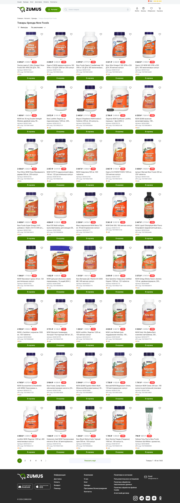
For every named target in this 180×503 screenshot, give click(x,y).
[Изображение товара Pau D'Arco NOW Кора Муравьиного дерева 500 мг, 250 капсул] (31, 151)
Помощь (57, 488)
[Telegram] (141, 498)
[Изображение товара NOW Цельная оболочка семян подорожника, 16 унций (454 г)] (60, 258)
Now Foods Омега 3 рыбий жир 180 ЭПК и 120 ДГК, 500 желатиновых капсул (89, 66)
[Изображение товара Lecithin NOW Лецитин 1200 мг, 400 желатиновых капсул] (31, 419)
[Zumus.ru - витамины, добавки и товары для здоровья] (29, 9)
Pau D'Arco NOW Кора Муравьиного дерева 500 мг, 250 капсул (31, 173)
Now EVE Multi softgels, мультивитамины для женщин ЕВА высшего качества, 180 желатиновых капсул (60, 226)
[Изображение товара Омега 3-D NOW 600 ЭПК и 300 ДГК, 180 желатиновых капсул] (149, 45)
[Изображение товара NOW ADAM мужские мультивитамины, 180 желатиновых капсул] (149, 98)
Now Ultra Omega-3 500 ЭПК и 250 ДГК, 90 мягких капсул (119, 66)
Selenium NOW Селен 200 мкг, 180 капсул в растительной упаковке (148, 387)
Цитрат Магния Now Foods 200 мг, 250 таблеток (148, 173)
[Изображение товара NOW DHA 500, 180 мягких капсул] (119, 205)
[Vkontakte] (148, 498)
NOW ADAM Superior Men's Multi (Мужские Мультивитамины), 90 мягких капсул (88, 387)
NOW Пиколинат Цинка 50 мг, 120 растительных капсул (30, 280)
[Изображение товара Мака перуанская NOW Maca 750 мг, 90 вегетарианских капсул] (90, 205)
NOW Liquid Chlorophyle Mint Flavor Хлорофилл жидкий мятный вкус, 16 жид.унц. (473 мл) (148, 226)
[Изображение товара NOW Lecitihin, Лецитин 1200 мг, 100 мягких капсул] (90, 312)
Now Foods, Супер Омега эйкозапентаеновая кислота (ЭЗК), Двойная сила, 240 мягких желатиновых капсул (60, 387)
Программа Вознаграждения (95, 488)
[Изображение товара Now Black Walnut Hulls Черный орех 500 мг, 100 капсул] (90, 419)
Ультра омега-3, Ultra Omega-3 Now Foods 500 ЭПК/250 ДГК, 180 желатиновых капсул (30, 66)
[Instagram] (135, 498)
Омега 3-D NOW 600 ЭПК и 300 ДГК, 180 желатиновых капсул (147, 66)
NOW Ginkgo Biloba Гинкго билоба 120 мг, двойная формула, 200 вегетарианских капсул (148, 280)
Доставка (38, 2)
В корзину (31, 78)
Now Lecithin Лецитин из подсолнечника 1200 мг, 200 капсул (58, 120)
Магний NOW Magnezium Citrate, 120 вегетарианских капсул (118, 387)
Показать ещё (90, 461)
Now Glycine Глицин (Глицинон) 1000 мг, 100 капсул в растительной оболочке (118, 440)
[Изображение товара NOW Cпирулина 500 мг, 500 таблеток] (90, 151)
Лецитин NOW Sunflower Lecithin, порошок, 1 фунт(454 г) (118, 120)
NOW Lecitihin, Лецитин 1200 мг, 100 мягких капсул (88, 333)
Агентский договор (121, 493)
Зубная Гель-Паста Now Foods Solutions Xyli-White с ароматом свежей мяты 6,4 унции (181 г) (147, 440)
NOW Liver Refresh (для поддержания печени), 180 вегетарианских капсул (116, 333)
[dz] (154, 498)
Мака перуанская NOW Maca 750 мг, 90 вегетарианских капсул (89, 226)
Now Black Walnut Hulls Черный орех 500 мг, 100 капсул (88, 440)
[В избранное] (42, 34)
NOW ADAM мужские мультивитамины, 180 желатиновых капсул (143, 120)
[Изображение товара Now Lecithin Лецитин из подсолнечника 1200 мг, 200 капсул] (60, 98)
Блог (31, 2)
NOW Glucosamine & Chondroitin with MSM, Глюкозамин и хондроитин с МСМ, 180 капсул (29, 387)
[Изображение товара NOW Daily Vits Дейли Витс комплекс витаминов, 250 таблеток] (149, 312)
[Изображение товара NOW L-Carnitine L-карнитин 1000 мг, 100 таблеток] (31, 312)
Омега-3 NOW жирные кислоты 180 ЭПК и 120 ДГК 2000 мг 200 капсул (60, 66)
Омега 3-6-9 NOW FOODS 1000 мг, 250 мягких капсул (119, 173)
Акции (19, 2)
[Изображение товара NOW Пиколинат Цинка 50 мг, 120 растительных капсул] (31, 258)
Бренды (26, 2)
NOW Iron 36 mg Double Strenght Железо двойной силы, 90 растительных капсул (29, 120)
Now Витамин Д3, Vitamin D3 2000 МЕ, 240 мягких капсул (89, 280)
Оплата (46, 2)
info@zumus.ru (153, 478)
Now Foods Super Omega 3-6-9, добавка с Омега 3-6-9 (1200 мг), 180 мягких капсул (30, 226)
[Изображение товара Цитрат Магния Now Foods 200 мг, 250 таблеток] (149, 151)
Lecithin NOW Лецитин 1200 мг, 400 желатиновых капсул (30, 440)
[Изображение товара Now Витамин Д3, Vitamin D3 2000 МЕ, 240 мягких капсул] (90, 258)
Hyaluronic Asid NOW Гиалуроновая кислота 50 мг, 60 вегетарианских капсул (60, 440)
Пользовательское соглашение (126, 479)
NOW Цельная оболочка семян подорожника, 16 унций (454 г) (59, 280)
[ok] (160, 498)
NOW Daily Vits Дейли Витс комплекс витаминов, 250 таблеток (145, 333)
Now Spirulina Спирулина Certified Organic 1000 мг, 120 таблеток (118, 280)
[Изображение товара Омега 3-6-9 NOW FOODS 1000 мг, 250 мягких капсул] (119, 151)
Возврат (57, 485)
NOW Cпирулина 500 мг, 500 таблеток (87, 173)
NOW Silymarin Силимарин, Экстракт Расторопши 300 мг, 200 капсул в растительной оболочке (60, 333)
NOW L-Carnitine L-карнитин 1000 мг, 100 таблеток (30, 333)
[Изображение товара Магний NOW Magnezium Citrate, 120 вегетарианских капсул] (119, 365)
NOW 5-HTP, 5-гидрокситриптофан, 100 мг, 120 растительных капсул (60, 173)
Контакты (53, 2)
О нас (86, 479)
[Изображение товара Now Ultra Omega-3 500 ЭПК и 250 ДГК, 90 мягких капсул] (119, 45)
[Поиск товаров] (66, 9)
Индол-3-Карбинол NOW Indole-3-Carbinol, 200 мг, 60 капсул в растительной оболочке (88, 120)
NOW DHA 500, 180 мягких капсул (119, 225)
